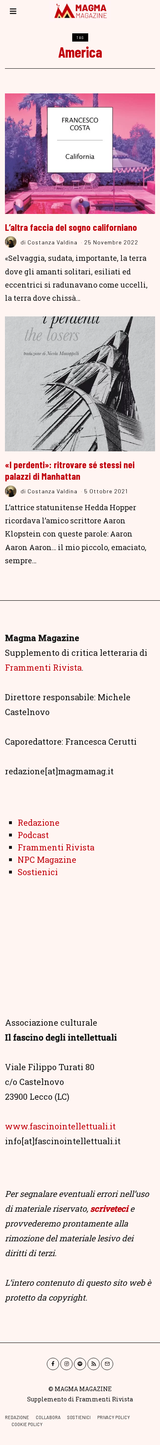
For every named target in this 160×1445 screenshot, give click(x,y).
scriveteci (109, 1208)
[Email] (107, 1364)
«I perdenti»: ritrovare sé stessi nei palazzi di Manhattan (70, 470)
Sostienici (38, 872)
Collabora (48, 1417)
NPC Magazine (47, 859)
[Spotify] (80, 1364)
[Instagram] (66, 1364)
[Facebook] (53, 1364)
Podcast (33, 834)
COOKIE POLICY (27, 1424)
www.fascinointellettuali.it (60, 1126)
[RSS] (93, 1364)
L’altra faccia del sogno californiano (71, 227)
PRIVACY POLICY (113, 1417)
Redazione (38, 822)
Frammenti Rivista (43, 667)
